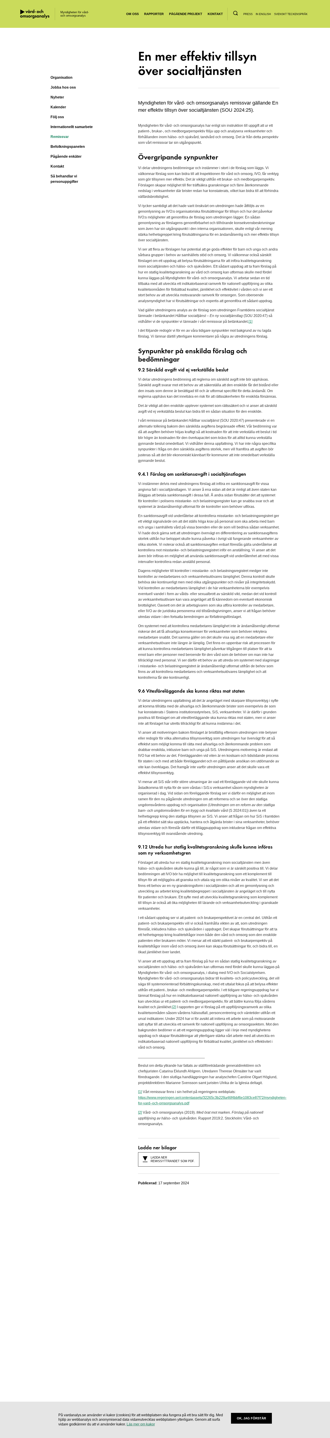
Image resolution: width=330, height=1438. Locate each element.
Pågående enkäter (66, 156)
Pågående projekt (185, 14)
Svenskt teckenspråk (291, 14)
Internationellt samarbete (72, 127)
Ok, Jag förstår (251, 1418)
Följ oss (57, 117)
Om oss (132, 14)
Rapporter (154, 14)
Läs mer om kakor (141, 1424)
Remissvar (60, 137)
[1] (250, 321)
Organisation (62, 77)
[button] (235, 13)
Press (248, 14)
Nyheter (57, 97)
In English (263, 14)
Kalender (58, 107)
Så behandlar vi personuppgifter (64, 178)
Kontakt (215, 14)
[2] (174, 1007)
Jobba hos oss (63, 87)
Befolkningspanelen (68, 146)
